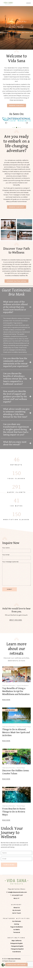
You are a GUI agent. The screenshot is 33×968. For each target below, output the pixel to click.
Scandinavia (16, 951)
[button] (6, 123)
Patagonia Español (17, 949)
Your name (6, 548)
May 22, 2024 (9, 751)
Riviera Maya (26, 726)
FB (14, 898)
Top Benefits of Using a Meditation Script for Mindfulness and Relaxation (16, 691)
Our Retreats (16, 921)
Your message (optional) (10, 561)
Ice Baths (16, 929)
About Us (16, 907)
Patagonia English (16, 943)
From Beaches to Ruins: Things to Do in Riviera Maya (13, 811)
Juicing (16, 924)
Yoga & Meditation (23, 685)
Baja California (16, 940)
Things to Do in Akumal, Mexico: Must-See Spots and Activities (16, 732)
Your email (5, 555)
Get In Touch (16, 913)
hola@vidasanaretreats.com (17, 892)
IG (16, 898)
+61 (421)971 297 (17, 895)
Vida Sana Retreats (8, 685)
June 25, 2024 (10, 669)
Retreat (19, 726)
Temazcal (16, 932)
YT (18, 898)
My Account (16, 910)
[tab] (16, 307)
